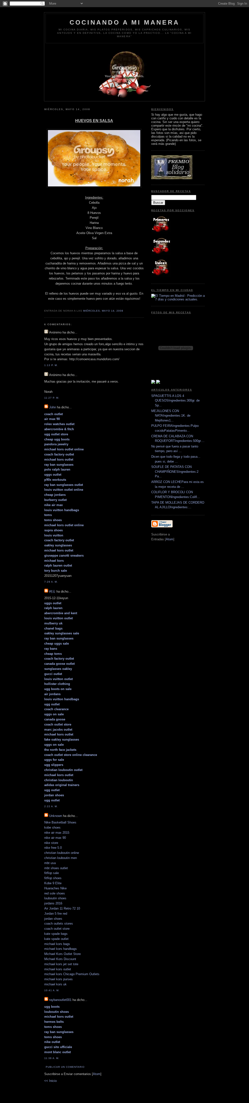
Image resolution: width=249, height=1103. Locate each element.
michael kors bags (57, 944)
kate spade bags (56, 934)
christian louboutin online (61, 853)
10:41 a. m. (52, 990)
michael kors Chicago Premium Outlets (71, 974)
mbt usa (50, 863)
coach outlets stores (58, 923)
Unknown (55, 816)
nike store (51, 843)
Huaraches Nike (55, 888)
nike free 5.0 (53, 847)
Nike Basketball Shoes (60, 822)
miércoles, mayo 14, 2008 (103, 310)
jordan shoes (53, 918)
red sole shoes (54, 893)
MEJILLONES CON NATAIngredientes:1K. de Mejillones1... (170, 415)
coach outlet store (57, 928)
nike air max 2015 (56, 832)
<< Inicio (50, 1081)
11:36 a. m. (51, 1058)
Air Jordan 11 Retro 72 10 (62, 908)
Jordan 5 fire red (55, 913)
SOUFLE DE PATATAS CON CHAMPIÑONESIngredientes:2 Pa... (174, 471)
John (52, 407)
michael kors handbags (60, 949)
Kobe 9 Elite (53, 883)
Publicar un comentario (65, 1067)
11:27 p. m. (51, 397)
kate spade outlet (56, 939)
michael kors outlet (57, 969)
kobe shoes (52, 827)
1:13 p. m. (51, 365)
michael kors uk (55, 984)
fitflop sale (51, 873)
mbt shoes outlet (56, 868)
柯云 (52, 591)
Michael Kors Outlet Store (62, 954)
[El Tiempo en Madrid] (178, 299)
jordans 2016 (53, 903)
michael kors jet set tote (61, 964)
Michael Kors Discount (60, 959)
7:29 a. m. (51, 581)
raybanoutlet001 (60, 1000)
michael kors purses (58, 979)
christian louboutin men (60, 858)
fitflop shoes (53, 878)
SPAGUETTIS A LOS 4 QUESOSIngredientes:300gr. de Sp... (175, 400)
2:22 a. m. (51, 806)
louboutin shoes (55, 898)
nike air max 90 (55, 838)
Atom (96, 1074)
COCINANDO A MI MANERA (124, 22)
